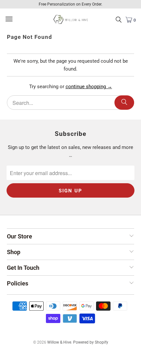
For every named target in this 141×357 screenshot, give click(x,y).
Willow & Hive (59, 342)
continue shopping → (89, 86)
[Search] (124, 102)
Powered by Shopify (90, 342)
